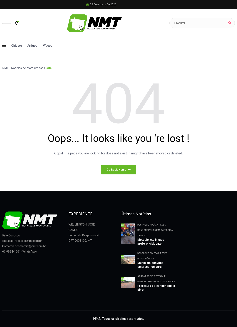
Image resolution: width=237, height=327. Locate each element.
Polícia (154, 225)
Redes (162, 225)
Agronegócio (145, 276)
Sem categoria (164, 230)
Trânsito (142, 235)
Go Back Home (117, 169)
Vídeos (47, 45)
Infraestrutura (147, 282)
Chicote (16, 45)
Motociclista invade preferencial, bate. (150, 241)
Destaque (143, 225)
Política (154, 253)
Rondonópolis (146, 230)
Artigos (32, 45)
